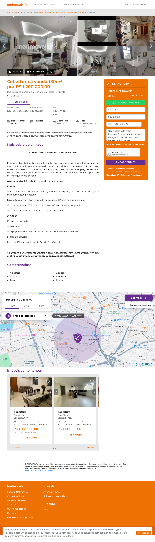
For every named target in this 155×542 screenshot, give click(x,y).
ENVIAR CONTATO (126, 162)
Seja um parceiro (16, 500)
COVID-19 (12, 505)
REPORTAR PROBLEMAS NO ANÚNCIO (39, 470)
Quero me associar (52, 4)
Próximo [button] (90, 448)
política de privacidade (60, 536)
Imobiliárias (36, 4)
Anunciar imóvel (131, 4)
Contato (11, 513)
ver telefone (138, 95)
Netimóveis (12, 12)
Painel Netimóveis (71, 4)
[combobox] (110, 124)
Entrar (144, 4)
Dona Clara (72, 12)
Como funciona (15, 496)
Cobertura (83, 12)
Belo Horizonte (47, 12)
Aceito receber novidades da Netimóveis (127, 144)
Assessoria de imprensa (20, 517)
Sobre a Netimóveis (17, 492)
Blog (84, 4)
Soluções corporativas (55, 496)
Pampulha (60, 12)
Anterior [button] (16, 448)
